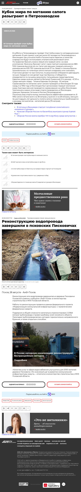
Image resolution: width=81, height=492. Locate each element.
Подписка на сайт (52, 443)
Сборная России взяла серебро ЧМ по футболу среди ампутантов (46, 116)
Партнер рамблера (35, 484)
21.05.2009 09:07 (7, 8)
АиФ (37, 282)
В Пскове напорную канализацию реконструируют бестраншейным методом (43, 354)
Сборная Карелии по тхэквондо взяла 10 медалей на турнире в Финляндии (35, 182)
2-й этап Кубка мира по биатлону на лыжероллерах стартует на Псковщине (36, 169)
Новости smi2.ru (9, 212)
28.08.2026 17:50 (7, 218)
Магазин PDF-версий (58, 441)
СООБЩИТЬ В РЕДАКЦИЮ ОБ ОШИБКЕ (28, 446)
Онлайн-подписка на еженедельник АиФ (31, 443)
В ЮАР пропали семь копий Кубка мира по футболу (28, 162)
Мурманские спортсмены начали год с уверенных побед (29, 175)
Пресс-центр (39, 441)
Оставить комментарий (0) (63, 124)
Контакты (63, 443)
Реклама (47, 441)
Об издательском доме (25, 441)
